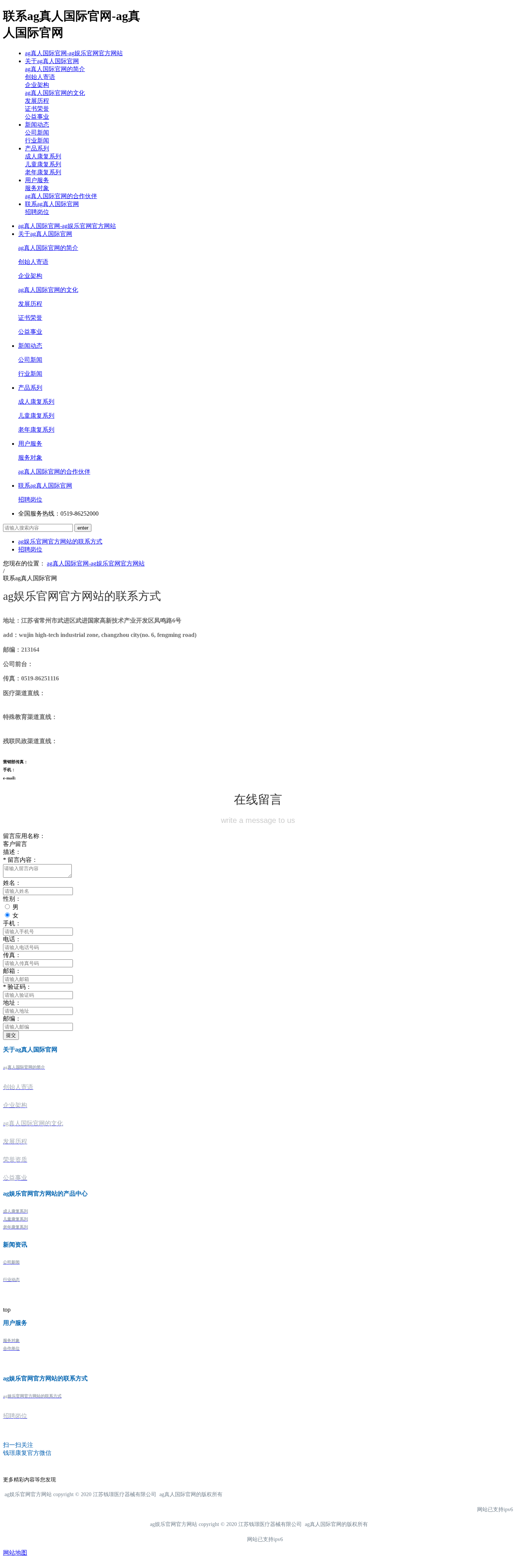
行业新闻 (37, 140)
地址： (12, 1002)
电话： (12, 939)
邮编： (12, 1018)
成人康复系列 (43, 156)
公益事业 (37, 116)
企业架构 (37, 85)
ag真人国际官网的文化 (55, 93)
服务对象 (37, 188)
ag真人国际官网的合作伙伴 (61, 196)
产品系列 (37, 148)
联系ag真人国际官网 (52, 204)
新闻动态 (37, 124)
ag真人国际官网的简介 (55, 69)
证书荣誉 (37, 108)
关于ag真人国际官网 (52, 61)
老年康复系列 (43, 172)
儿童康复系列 (43, 164)
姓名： (12, 883)
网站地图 (15, 1552)
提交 (11, 1035)
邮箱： (12, 971)
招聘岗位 (37, 212)
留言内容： (20, 860)
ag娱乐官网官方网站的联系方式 (60, 541)
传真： (12, 955)
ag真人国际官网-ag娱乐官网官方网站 (74, 53)
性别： (12, 898)
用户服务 (37, 180)
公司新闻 (37, 132)
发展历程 (37, 101)
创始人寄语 (40, 77)
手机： (12, 923)
